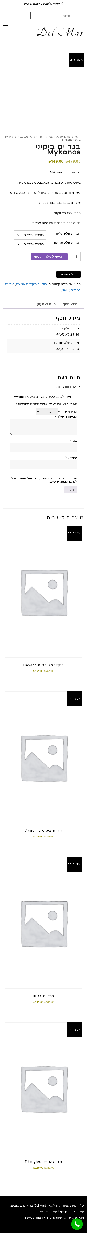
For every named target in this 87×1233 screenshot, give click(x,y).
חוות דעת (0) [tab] (46, 304)
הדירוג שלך (67, 411)
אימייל (71, 457)
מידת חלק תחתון (66, 243)
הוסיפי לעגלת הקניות (49, 256)
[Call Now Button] (77, 1224)
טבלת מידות (68, 274)
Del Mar (60, 32)
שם (73, 440)
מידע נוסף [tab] (70, 304)
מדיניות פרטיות (56, 1217)
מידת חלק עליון (67, 233)
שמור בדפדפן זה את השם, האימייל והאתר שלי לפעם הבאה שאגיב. (43, 480)
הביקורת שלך (66, 416)
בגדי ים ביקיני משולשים (31, 284)
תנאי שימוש (76, 1217)
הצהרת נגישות (33, 1217)
